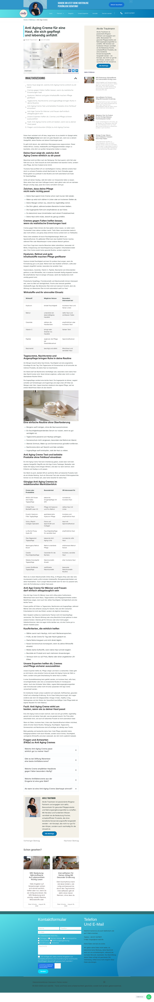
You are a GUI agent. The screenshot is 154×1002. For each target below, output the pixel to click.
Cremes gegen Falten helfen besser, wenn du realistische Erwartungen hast (50, 91)
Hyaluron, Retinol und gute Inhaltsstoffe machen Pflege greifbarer (49, 96)
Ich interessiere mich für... (48, 936)
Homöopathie (70, 938)
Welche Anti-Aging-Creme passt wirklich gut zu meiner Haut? (38, 750)
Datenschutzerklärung (40, 982)
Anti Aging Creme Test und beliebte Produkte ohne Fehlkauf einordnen (51, 107)
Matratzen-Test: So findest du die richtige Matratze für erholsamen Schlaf (104, 117)
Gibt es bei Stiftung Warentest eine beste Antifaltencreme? (37, 760)
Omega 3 (44, 938)
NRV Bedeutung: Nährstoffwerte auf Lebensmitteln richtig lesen (37, 876)
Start (50, 13)
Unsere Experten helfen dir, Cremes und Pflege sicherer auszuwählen (49, 118)
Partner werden (107, 13)
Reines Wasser (56, 938)
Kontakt (95, 13)
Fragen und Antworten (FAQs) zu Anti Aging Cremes (48, 127)
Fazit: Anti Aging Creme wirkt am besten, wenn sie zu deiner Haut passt (51, 123)
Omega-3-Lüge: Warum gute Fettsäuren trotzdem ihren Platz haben (104, 136)
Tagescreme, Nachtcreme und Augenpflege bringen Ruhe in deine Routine (51, 102)
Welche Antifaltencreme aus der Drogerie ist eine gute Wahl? (38, 780)
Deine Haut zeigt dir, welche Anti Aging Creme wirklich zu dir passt (51, 86)
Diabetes (55, 943)
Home (26, 20)
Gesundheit (44, 941)
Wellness (32, 20)
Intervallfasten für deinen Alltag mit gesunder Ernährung (66, 875)
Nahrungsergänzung (60, 941)
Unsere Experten (83, 13)
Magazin (70, 13)
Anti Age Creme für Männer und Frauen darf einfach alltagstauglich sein (48, 112)
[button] (69, 70)
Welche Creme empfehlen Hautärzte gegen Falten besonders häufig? (40, 770)
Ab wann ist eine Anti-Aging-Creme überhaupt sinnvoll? (48, 789)
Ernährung (44, 943)
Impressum (52, 982)
